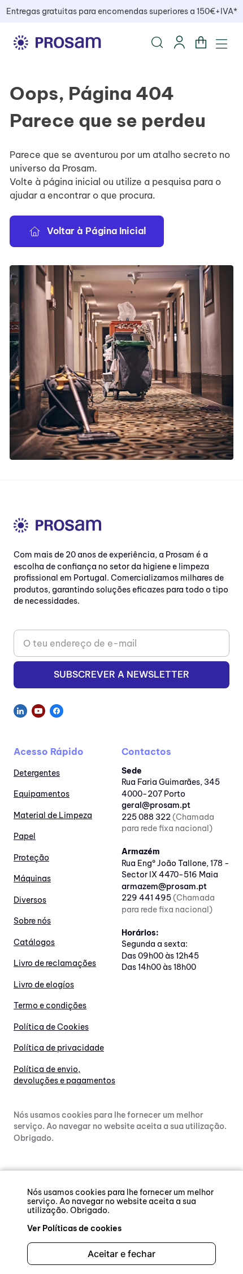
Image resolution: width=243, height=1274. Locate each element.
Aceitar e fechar (121, 1253)
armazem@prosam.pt (164, 886)
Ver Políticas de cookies (74, 1228)
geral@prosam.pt (156, 805)
